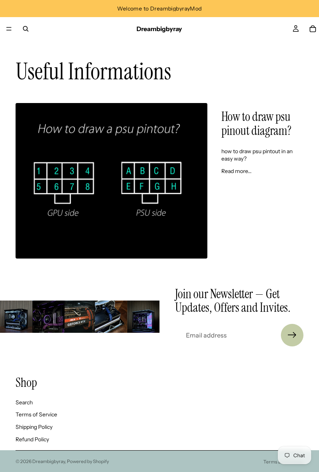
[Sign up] (292, 335)
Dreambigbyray (48, 461)
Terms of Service (36, 414)
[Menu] (9, 29)
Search (24, 402)
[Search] (25, 28)
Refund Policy (32, 439)
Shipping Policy (34, 426)
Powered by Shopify (88, 461)
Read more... (236, 171)
